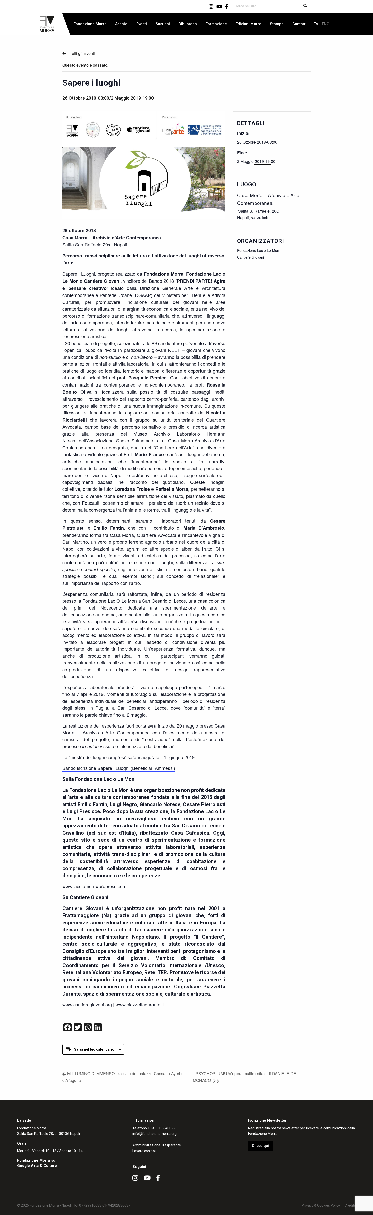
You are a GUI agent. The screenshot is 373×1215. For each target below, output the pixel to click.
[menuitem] (90, 24)
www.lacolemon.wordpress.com (94, 886)
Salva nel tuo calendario (94, 1049)
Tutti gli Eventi (82, 53)
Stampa (277, 24)
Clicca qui (260, 1146)
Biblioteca (188, 24)
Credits (350, 1205)
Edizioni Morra (248, 24)
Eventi (141, 24)
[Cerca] (305, 5)
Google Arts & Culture (37, 1165)
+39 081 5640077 (162, 1128)
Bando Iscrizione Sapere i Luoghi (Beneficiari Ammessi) (118, 768)
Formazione (216, 24)
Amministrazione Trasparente (156, 1145)
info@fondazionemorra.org (154, 1134)
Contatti (299, 24)
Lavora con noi (144, 1151)
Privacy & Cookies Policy (321, 1205)
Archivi (121, 24)
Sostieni (163, 24)
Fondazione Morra (90, 24)
